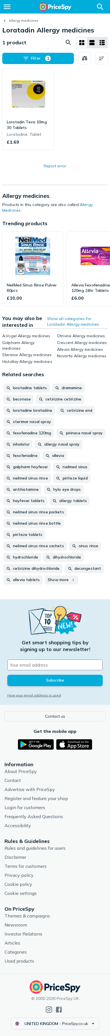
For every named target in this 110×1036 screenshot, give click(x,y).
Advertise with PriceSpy (30, 789)
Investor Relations (23, 934)
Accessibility (18, 825)
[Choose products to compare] (84, 58)
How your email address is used (34, 695)
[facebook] (59, 1009)
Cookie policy (18, 884)
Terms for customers (26, 866)
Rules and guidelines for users (35, 848)
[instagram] (49, 1009)
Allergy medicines (23, 20)
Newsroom (16, 925)
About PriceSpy (21, 771)
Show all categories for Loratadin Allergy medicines (73, 321)
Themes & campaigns (27, 916)
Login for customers (25, 807)
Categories (16, 952)
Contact (13, 780)
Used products (19, 961)
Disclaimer (15, 857)
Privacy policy (19, 875)
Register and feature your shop (36, 798)
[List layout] (92, 43)
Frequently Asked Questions (34, 816)
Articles (12, 943)
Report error (55, 165)
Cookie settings (21, 893)
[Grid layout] (82, 43)
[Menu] (7, 6)
